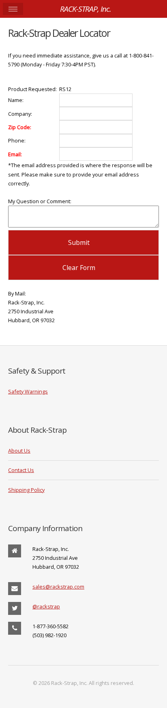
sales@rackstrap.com (58, 586)
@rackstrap (46, 606)
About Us (19, 450)
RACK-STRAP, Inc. (85, 9)
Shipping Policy (26, 489)
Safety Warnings (28, 391)
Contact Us (21, 470)
